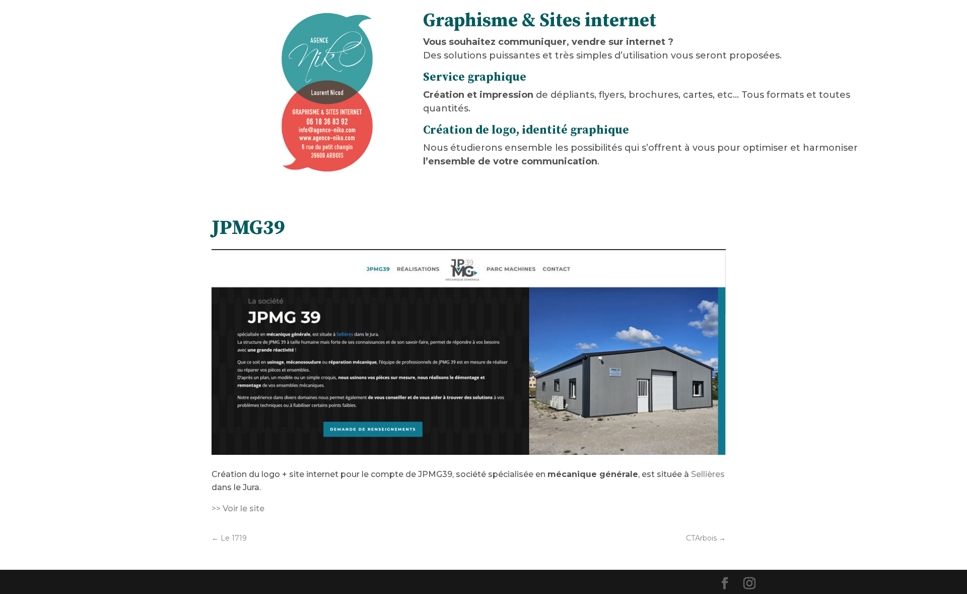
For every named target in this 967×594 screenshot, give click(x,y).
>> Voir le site (238, 508)
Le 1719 (229, 538)
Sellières (708, 474)
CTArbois (706, 538)
